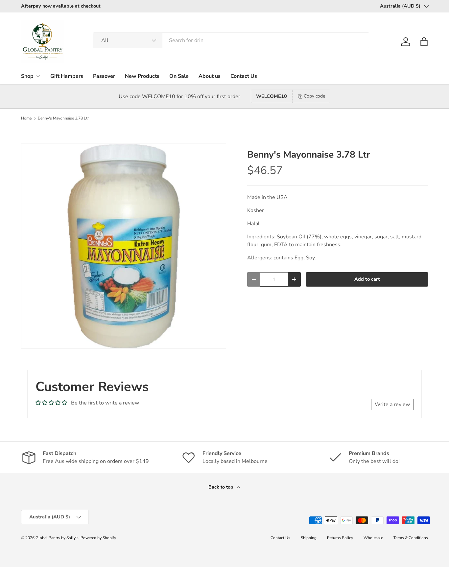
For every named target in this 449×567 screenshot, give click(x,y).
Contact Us (243, 76)
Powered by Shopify (98, 537)
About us (210, 76)
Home (26, 118)
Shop (27, 76)
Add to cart (367, 279)
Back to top (221, 487)
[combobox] (231, 40)
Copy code (314, 96)
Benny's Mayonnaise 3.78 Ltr (63, 118)
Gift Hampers (66, 76)
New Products (142, 76)
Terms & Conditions (410, 537)
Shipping (309, 537)
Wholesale (373, 537)
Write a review (392, 404)
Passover (104, 76)
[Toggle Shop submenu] (38, 76)
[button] (424, 41)
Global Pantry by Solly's (57, 537)
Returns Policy (340, 537)
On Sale (179, 76)
